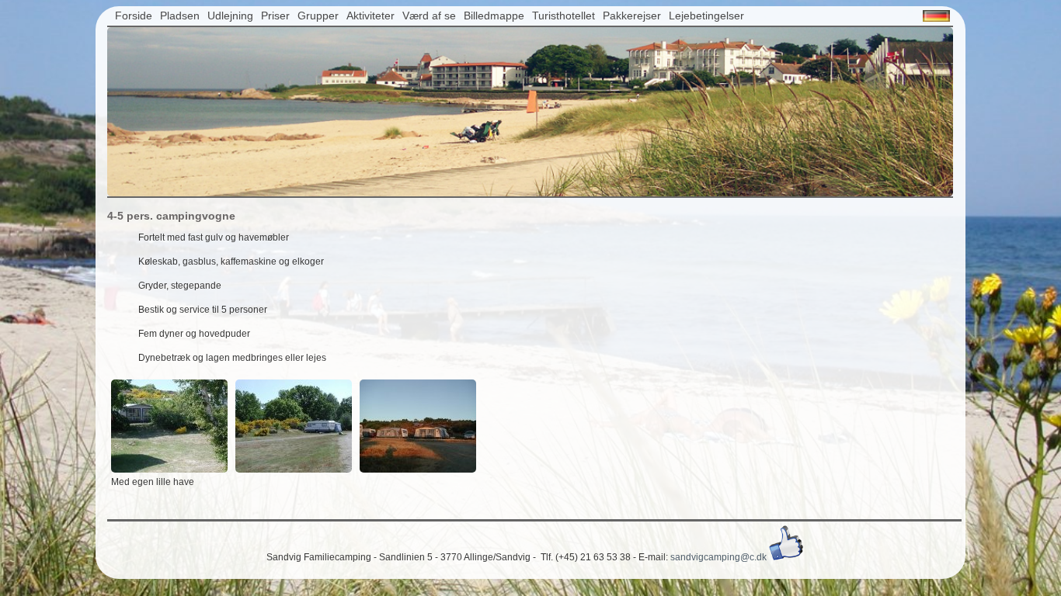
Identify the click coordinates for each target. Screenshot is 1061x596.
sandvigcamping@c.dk (718, 557)
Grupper (318, 15)
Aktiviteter (370, 15)
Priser (275, 15)
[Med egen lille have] (169, 469)
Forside (133, 15)
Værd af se (429, 15)
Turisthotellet (563, 15)
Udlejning (230, 15)
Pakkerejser (632, 15)
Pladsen (180, 15)
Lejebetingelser (706, 15)
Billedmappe (494, 15)
